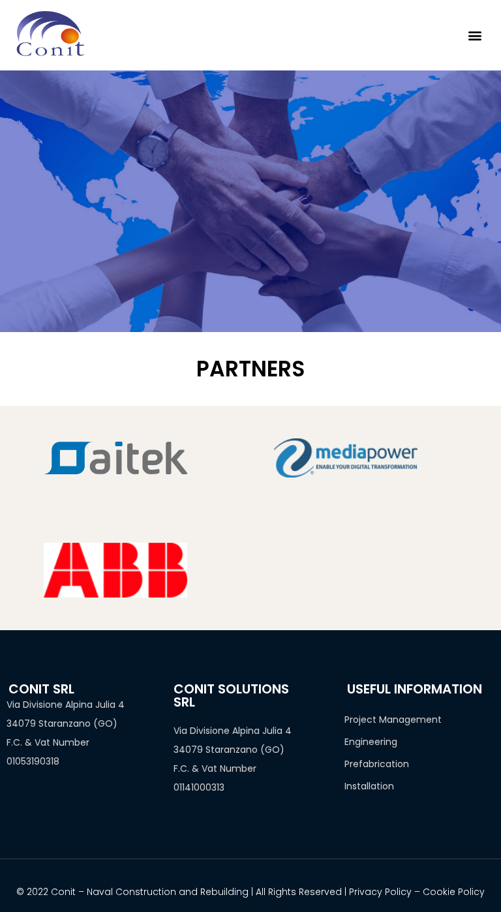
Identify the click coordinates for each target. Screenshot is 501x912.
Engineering (370, 741)
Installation (369, 786)
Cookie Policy (454, 891)
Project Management (393, 719)
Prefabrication (376, 763)
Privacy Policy (380, 891)
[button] (475, 35)
